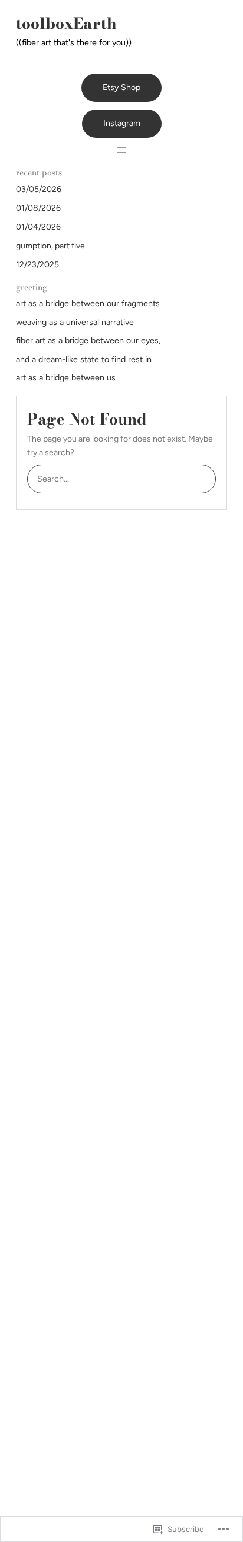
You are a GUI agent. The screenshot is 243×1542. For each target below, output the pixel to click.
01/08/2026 (38, 208)
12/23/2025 (37, 265)
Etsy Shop (121, 87)
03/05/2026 (38, 189)
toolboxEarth (66, 23)
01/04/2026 (38, 227)
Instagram (121, 123)
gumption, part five (50, 246)
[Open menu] (121, 150)
